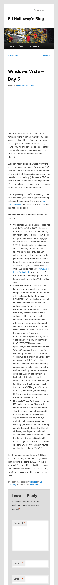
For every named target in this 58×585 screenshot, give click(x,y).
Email (19, 578)
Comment (19, 523)
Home (11, 45)
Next (46, 55)
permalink (34, 484)
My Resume (34, 45)
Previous (13, 55)
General (33, 481)
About (21, 45)
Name (19, 562)
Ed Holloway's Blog (26, 18)
